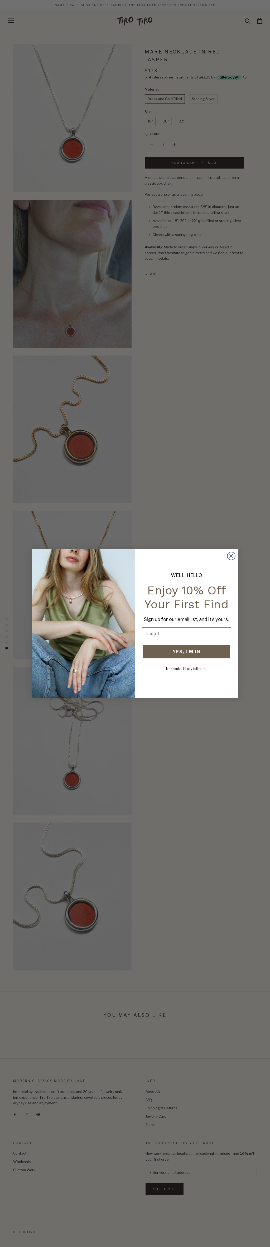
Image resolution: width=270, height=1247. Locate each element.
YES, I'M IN (186, 651)
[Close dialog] (231, 556)
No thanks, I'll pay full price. (186, 669)
